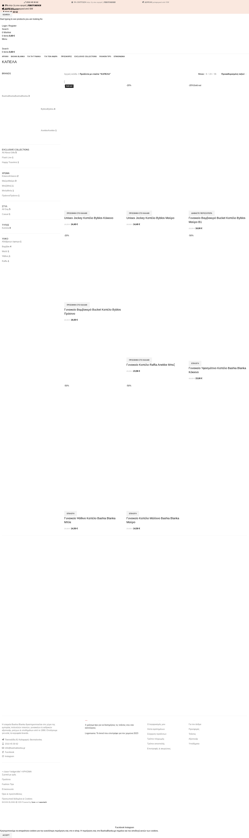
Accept (6, 835)
